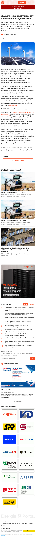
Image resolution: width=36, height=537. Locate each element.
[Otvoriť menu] (33, 2)
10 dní (25, 304)
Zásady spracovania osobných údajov (10, 523)
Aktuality (6, 34)
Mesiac (32, 304)
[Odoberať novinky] (32, 358)
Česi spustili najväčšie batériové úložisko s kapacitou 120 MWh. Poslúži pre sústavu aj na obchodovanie (19, 313)
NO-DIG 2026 (6, 389)
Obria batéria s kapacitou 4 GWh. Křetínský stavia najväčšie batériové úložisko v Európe (17, 334)
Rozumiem (29, 530)
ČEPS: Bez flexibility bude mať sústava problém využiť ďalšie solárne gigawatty (18, 346)
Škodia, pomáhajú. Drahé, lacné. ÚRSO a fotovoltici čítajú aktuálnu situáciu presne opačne (19, 342)
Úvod (3, 3)
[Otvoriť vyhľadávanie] (29, 2)
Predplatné (22, 2)
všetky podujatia (18, 401)
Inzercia (31, 523)
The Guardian (13, 105)
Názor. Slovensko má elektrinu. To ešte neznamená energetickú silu (18, 322)
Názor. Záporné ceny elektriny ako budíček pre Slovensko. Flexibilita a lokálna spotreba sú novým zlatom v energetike (19, 309)
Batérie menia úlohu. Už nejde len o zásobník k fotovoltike (19, 338)
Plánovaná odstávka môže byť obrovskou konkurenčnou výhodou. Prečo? (19, 318)
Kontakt (3, 525)
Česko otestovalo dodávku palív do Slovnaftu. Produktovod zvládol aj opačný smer (16, 326)
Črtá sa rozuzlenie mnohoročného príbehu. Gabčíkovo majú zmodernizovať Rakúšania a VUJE (18, 330)
